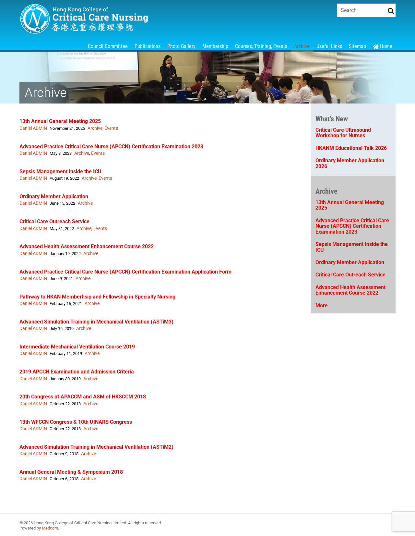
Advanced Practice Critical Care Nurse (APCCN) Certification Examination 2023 (111, 146)
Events (111, 128)
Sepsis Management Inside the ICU (60, 171)
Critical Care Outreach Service (54, 221)
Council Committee (108, 46)
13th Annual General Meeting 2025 (60, 121)
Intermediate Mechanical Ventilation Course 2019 (77, 347)
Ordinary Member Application (53, 196)
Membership (215, 46)
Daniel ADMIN (33, 128)
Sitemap (357, 46)
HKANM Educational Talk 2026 (351, 148)
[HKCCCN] (83, 31)
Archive (302, 46)
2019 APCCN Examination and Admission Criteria (76, 372)
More (321, 305)
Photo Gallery (181, 46)
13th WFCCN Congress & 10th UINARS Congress (75, 422)
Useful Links (329, 46)
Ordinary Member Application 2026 (349, 163)
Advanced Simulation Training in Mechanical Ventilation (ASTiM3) (96, 322)
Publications (147, 46)
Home (385, 46)
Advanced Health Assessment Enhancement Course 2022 (86, 246)
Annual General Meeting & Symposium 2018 (71, 472)
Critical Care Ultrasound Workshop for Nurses (343, 133)
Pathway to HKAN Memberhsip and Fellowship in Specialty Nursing (97, 297)
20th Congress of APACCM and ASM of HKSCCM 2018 (82, 397)
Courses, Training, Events (261, 46)
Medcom (50, 528)
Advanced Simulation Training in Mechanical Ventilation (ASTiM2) (96, 447)
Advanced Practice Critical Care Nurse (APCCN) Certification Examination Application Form (125, 272)
